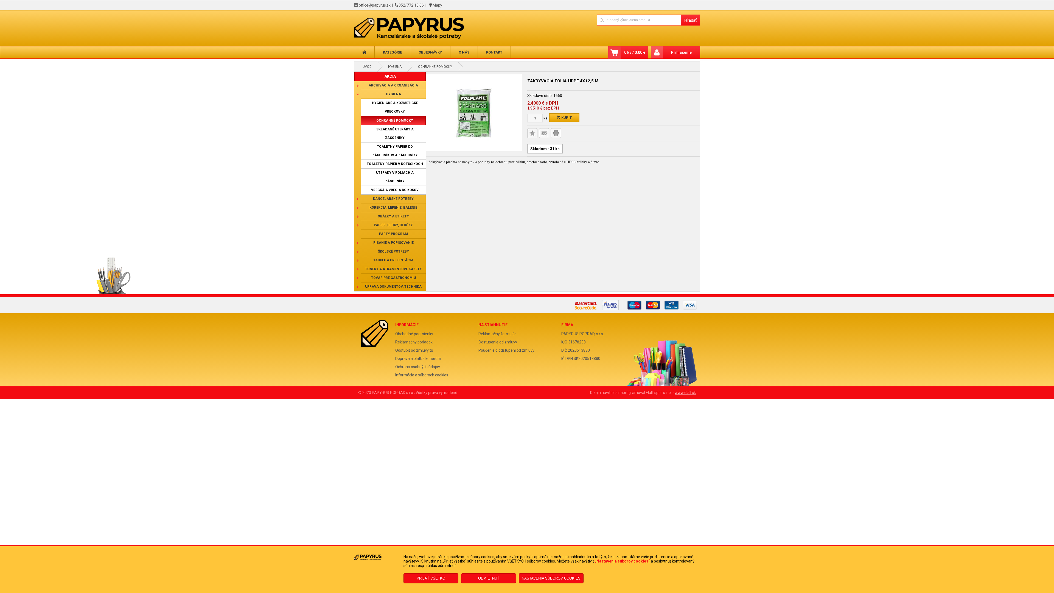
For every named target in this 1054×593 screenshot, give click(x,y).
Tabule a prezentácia (393, 260)
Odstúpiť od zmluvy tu (414, 350)
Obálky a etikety (393, 216)
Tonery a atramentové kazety (393, 269)
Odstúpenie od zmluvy (497, 342)
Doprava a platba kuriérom (418, 358)
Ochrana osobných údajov (417, 367)
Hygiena (395, 67)
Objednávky (430, 52)
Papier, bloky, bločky (393, 225)
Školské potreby (393, 251)
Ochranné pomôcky (435, 67)
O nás (464, 52)
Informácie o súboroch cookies (421, 375)
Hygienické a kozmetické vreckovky (395, 107)
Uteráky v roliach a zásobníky (395, 177)
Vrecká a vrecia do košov (395, 190)
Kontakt (494, 52)
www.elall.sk (685, 392)
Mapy (437, 5)
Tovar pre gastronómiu (393, 278)
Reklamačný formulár (497, 334)
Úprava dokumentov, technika (393, 287)
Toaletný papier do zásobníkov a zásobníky (395, 151)
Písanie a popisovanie (393, 243)
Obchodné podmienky (414, 334)
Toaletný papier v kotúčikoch (395, 164)
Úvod (367, 67)
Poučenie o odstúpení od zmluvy (506, 350)
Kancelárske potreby (393, 199)
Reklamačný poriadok (414, 342)
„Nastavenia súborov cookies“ (622, 561)
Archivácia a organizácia (393, 85)
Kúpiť (566, 118)
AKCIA (390, 76)
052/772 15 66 (411, 5)
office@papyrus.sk (375, 5)
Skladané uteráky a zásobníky (395, 133)
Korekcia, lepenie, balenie (393, 207)
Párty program (393, 234)
